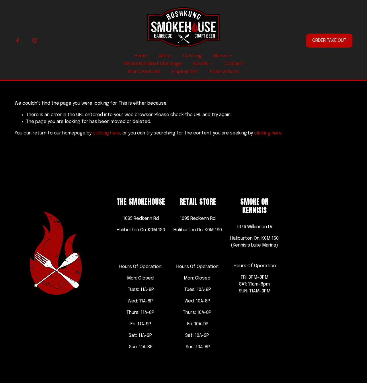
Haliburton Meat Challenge (153, 63)
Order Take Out (329, 40)
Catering (192, 56)
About (164, 56)
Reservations (224, 71)
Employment (185, 71)
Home (140, 56)
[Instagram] (35, 40)
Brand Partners (144, 71)
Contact (234, 63)
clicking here (106, 133)
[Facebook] (17, 40)
